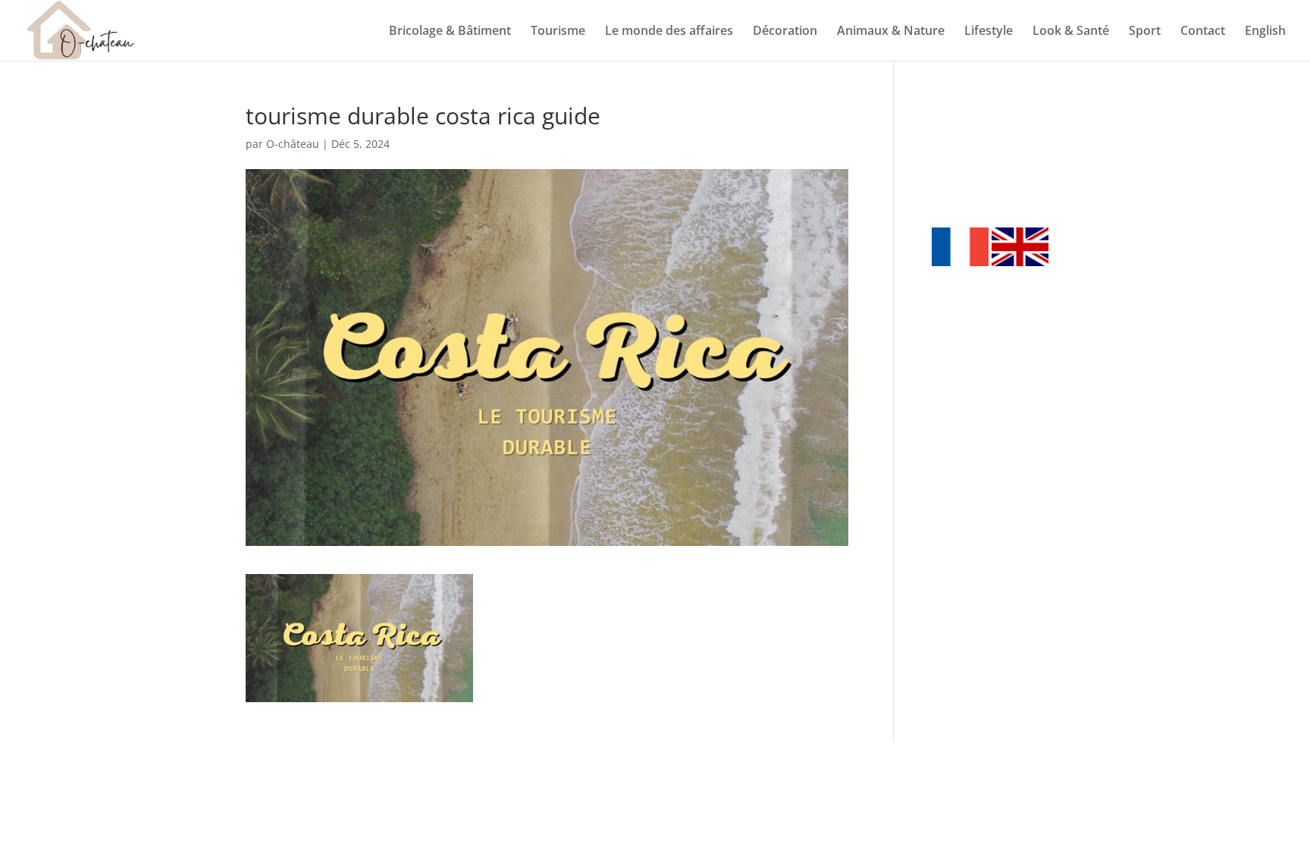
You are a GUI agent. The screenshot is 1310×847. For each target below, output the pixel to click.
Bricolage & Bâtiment (450, 32)
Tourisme (558, 32)
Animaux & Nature (891, 32)
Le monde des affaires (669, 32)
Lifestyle (988, 32)
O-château (292, 143)
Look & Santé (1071, 32)
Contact (1202, 32)
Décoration (785, 32)
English (1265, 32)
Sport (1145, 32)
